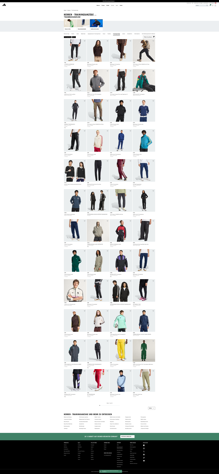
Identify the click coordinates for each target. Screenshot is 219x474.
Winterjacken (128, 421)
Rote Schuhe (112, 426)
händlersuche (189, 3)
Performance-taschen (83, 417)
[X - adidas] (149, 451)
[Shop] (4, 5)
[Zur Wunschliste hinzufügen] (85, 41)
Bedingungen (119, 471)
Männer (98, 5)
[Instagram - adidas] (149, 448)
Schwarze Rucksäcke (129, 426)
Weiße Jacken (143, 419)
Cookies (106, 471)
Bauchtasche (66, 421)
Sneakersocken (98, 426)
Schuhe (112, 5)
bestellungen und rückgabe (198, 3)
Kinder (107, 5)
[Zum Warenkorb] (215, 5)
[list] (109, 34)
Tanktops (66, 428)
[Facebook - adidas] (149, 445)
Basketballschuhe (144, 421)
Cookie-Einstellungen (95, 471)
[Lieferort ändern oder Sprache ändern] (215, 3)
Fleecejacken (143, 417)
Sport (117, 5)
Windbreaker (81, 426)
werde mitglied (211, 3)
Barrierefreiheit (125, 471)
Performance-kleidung (114, 419)
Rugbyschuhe (128, 417)
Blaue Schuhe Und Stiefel (100, 421)
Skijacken (112, 421)
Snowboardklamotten (83, 421)
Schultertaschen (113, 428)
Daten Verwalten (102, 471)
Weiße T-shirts (97, 417)
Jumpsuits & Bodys (68, 419)
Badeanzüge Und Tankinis (84, 419)
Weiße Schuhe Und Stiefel (115, 417)
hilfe (192, 3)
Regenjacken (97, 428)
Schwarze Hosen (98, 419)
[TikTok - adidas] (149, 457)
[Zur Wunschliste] (212, 5)
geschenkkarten (205, 3)
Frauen (103, 5)
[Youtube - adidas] (149, 460)
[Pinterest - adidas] (149, 454)
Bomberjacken (67, 426)
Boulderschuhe (128, 428)
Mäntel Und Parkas (68, 417)
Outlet (121, 5)
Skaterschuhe (128, 419)
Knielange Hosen (82, 428)
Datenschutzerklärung (113, 471)
